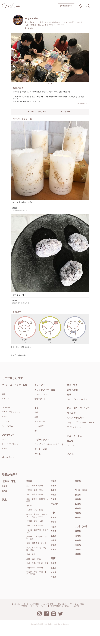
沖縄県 (78, 554)
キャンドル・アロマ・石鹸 (14, 385)
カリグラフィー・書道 (45, 390)
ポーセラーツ (8, 457)
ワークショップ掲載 (77, 604)
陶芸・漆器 (72, 385)
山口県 (78, 504)
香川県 (78, 513)
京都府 (53, 568)
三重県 (53, 549)
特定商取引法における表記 (60, 606)
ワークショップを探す (31, 604)
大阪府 (53, 572)
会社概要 (76, 606)
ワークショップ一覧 (38, 112)
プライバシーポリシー (38, 606)
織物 (69, 394)
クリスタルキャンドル (22, 202)
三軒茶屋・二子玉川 (34, 568)
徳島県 (78, 508)
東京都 (29, 481)
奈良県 (78, 481)
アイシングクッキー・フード (80, 422)
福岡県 (78, 531)
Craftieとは (16, 604)
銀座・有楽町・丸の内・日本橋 (37, 500)
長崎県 (78, 536)
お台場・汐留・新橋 (34, 510)
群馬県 (53, 490)
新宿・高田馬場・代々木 (36, 543)
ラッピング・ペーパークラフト (49, 444)
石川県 (53, 522)
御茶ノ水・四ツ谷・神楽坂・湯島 (36, 549)
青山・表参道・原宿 (34, 494)
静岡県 (53, 540)
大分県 (78, 545)
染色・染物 (72, 390)
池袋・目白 (31, 554)
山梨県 (53, 527)
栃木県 (53, 486)
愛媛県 (78, 517)
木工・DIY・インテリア (78, 408)
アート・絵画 (41, 449)
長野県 (53, 531)
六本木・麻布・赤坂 (34, 490)
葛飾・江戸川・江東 (34, 525)
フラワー (6, 407)
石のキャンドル (19, 295)
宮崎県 (78, 549)
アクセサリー (8, 435)
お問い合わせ (61, 604)
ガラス (38, 454)
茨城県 (53, 481)
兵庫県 (53, 577)
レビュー (66, 112)
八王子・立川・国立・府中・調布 (36, 538)
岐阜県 (53, 536)
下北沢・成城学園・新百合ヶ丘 (37, 531)
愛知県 (53, 545)
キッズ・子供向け (75, 418)
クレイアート (41, 385)
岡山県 (78, 495)
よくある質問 (48, 604)
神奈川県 (54, 504)
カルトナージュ (74, 436)
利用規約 (24, 606)
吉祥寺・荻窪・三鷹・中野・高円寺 (36, 573)
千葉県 (53, 499)
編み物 (70, 441)
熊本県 (78, 540)
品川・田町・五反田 (34, 486)
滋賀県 (53, 563)
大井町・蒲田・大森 (34, 521)
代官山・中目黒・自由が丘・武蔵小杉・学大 (36, 515)
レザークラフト (42, 439)
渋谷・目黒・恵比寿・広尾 (37, 563)
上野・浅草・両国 (33, 559)
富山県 (53, 517)
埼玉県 (53, 495)
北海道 (4, 486)
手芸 (37, 408)
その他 (70, 454)
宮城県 (4, 491)
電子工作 (71, 413)
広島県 (78, 499)
